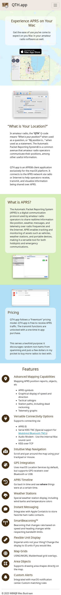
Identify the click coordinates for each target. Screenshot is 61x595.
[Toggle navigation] (55, 5)
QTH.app (19, 4)
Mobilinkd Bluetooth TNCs (32, 433)
